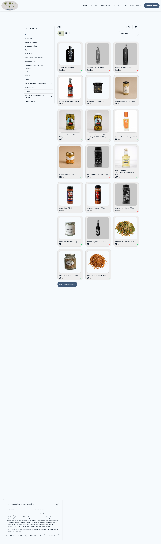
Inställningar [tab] (39, 509)
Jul (26, 50)
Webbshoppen (151, 5)
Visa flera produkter (67, 284)
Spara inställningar (35, 535)
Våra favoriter (132, 5)
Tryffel (27, 91)
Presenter (105, 5)
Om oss (94, 5)
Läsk (26, 72)
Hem (85, 5)
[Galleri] (60, 33)
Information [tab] (12, 509)
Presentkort (29, 88)
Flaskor (27, 80)
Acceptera (52, 535)
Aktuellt (117, 5)
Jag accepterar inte (16, 535)
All (26, 34)
